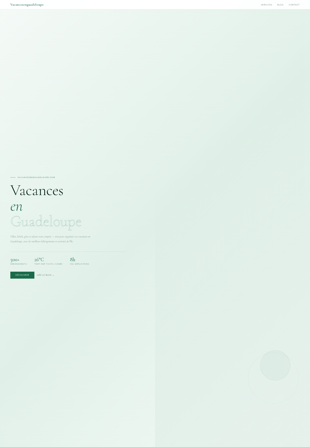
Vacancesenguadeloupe (27, 5)
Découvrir (22, 275)
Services (266, 5)
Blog (280, 5)
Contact (294, 5)
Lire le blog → (46, 275)
